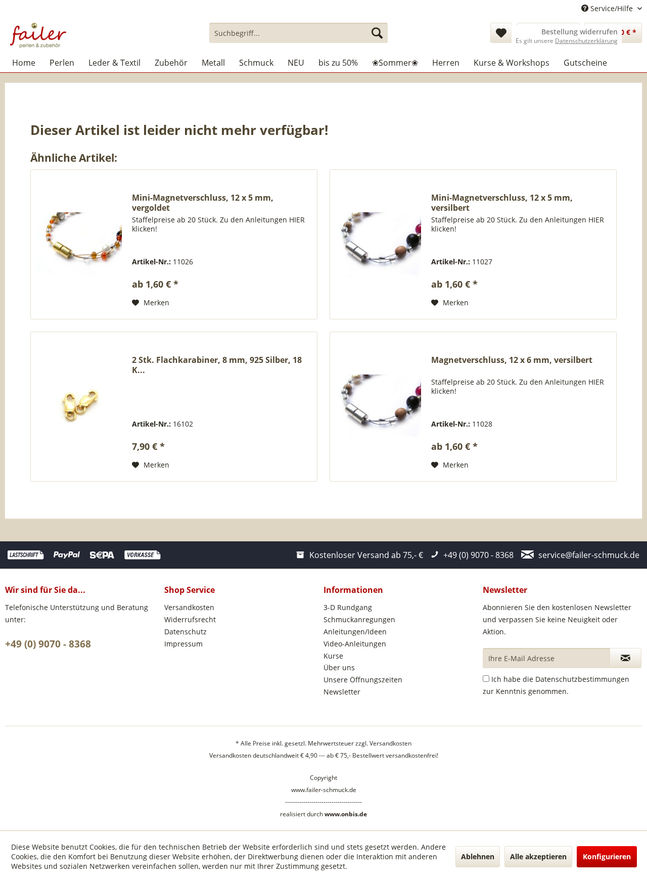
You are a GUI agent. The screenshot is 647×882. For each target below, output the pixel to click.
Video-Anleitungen (355, 643)
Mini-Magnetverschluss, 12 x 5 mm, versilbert (502, 203)
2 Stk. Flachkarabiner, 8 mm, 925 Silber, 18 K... (217, 365)
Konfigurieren (607, 856)
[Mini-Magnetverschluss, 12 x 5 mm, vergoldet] (79, 244)
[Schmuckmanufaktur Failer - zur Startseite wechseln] (38, 35)
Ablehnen (477, 856)
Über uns (339, 667)
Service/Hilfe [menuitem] (611, 8)
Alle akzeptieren (538, 856)
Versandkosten (189, 607)
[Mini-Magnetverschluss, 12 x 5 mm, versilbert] (378, 244)
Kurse (333, 656)
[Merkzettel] (501, 33)
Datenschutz (185, 631)
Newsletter (342, 692)
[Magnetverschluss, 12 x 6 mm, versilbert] (378, 406)
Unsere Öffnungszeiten (363, 679)
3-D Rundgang (348, 607)
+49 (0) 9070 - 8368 (48, 644)
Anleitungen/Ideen (355, 631)
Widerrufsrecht (190, 619)
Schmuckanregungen (359, 619)
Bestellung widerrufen (579, 31)
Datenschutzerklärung (586, 40)
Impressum (183, 643)
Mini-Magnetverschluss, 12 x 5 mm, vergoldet (202, 203)
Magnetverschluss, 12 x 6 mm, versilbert (511, 360)
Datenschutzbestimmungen (582, 679)
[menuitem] (298, 33)
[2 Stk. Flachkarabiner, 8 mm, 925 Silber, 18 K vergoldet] (79, 406)
